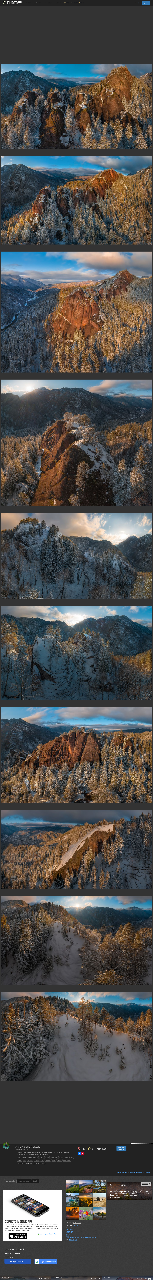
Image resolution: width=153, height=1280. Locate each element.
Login (137, 3)
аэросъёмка (66, 1160)
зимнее (48, 1160)
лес (72, 1157)
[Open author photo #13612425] (99, 1213)
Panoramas (69, 1231)
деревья (30, 1160)
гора (19, 1157)
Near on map (24, 1181)
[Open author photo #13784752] (86, 1200)
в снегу (37, 1160)
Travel (67, 1236)
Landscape (69, 1232)
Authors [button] (37, 3)
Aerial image (69, 1229)
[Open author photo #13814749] (72, 1200)
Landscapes (73, 1240)
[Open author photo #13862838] (99, 1186)
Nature (68, 1234)
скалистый (54, 1157)
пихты (19, 1160)
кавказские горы (33, 1157)
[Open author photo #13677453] (86, 1213)
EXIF (35, 1181)
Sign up (145, 3)
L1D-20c (75, 1225)
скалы (47, 1157)
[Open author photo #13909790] (86, 1186)
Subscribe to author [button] (121, 1148)
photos (77, 1223)
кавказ (24, 1157)
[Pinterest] (82, 1153)
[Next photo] (151, 554)
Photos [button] (27, 3)
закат (41, 1157)
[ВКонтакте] (79, 1153)
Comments (10, 1181)
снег (42, 1160)
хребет (67, 1157)
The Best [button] (48, 3)
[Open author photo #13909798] (72, 1186)
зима (53, 1160)
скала (60, 1157)
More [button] (58, 3)
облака (59, 1160)
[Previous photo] (2, 554)
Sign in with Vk (19, 1261)
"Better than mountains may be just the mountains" (81, 1237)
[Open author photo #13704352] (72, 1213)
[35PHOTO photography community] (12, 3)
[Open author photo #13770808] (99, 1200)
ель (25, 1160)
